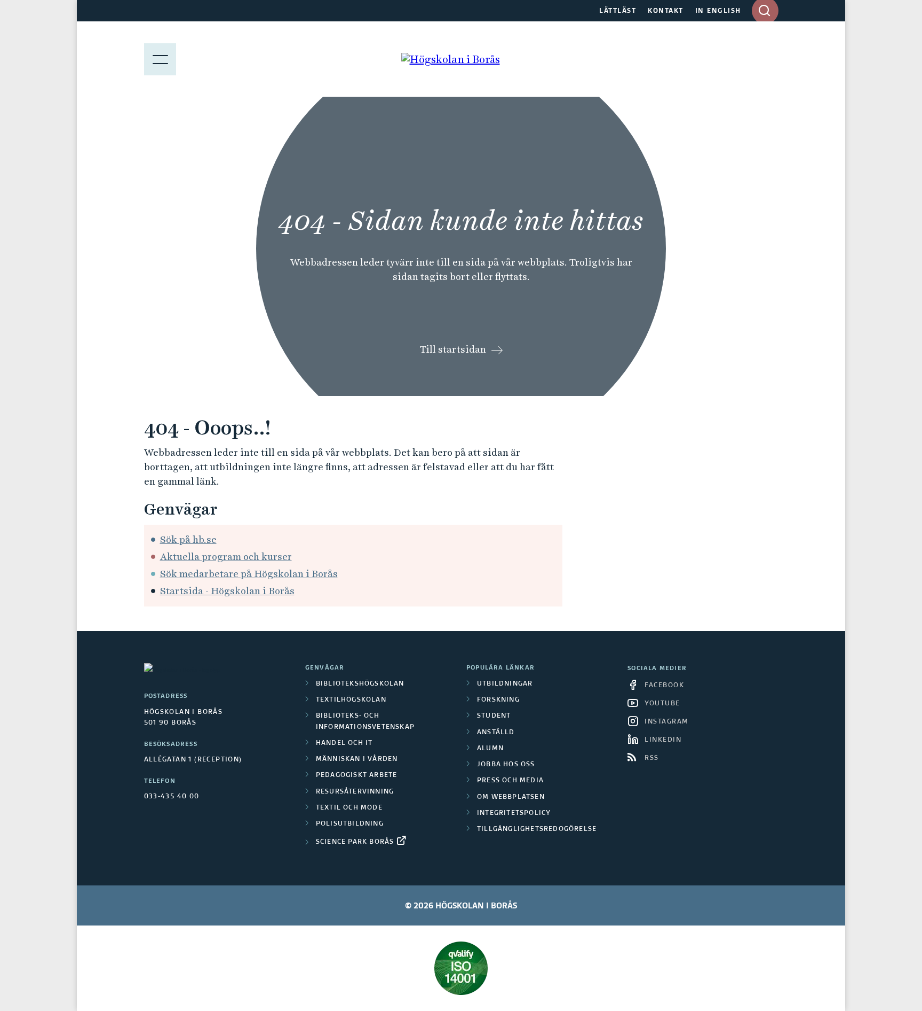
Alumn (490, 748)
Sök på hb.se (188, 539)
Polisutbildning (350, 824)
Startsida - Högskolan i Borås (227, 590)
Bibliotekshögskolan (360, 684)
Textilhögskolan (351, 700)
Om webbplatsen (511, 797)
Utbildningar (504, 684)
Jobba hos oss (506, 764)
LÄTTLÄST (617, 11)
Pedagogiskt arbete (357, 775)
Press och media (510, 780)
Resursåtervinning (355, 792)
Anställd (496, 732)
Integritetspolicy (514, 813)
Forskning (498, 700)
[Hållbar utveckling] (461, 968)
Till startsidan (453, 349)
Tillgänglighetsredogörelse (537, 829)
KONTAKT (665, 11)
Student (494, 716)
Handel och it (344, 743)
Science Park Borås (355, 842)
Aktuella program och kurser (226, 556)
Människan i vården (357, 759)
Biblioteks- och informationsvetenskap (365, 721)
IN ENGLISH (718, 11)
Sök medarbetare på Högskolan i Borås (249, 573)
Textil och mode (349, 808)
